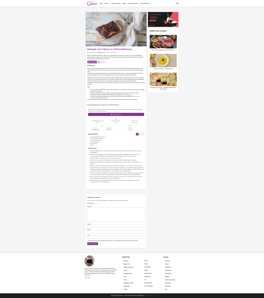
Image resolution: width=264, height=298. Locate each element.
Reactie (89, 206)
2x (140, 134)
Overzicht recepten (116, 3)
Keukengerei (168, 273)
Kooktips (167, 276)
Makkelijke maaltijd (128, 283)
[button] (177, 3)
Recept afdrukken (117, 114)
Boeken (167, 264)
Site (88, 235)
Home (101, 3)
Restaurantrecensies (133, 3)
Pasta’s (146, 260)
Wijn (166, 289)
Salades (146, 264)
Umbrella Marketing (148, 295)
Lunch (125, 279)
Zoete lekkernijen (148, 286)
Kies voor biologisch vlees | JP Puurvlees (163, 50)
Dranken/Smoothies (129, 267)
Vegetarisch (147, 276)
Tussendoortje (147, 273)
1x (137, 134)
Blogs (106, 3)
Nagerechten (127, 286)
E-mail (89, 229)
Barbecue (126, 261)
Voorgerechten (148, 283)
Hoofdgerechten (128, 273)
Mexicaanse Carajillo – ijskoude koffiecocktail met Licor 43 (163, 88)
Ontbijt (125, 289)
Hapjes (125, 270)
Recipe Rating (90, 203)
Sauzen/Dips (147, 267)
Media (124, 3)
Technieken (168, 286)
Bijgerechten (127, 264)
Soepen (146, 270)
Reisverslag (168, 283)
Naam (89, 224)
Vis (145, 279)
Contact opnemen (144, 3)
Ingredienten (168, 270)
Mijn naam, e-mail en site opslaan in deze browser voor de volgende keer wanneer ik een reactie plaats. (113, 240)
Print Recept (102, 62)
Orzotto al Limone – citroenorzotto (163, 68)
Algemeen (167, 261)
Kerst (125, 276)
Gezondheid (168, 267)
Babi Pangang (125, 94)
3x (142, 134)
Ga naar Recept (92, 62)
